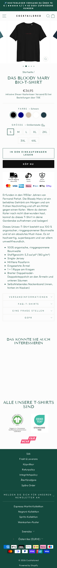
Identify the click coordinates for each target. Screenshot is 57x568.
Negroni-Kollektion (28, 511)
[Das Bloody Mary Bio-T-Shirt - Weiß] (16, 386)
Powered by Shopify (28, 565)
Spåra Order (28, 485)
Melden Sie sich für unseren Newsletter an (27, 496)
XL (34, 131)
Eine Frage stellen (28, 310)
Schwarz (13, 115)
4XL (34, 140)
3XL (23, 140)
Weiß (36, 115)
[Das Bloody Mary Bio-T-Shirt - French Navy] (9, 386)
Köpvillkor (28, 464)
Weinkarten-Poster (28, 522)
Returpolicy (28, 469)
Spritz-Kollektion (28, 516)
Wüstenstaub (28, 115)
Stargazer (44, 115)
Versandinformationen (28, 297)
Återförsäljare (28, 479)
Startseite (27, 72)
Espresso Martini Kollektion (28, 506)
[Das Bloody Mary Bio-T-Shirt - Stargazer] (20, 386)
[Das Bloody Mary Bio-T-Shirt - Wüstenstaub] (12, 386)
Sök (28, 453)
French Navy (21, 115)
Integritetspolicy (28, 474)
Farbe (28, 108)
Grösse (26, 125)
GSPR (28, 317)
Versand (39, 94)
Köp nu (28, 164)
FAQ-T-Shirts (28, 304)
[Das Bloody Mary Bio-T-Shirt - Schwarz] (5, 386)
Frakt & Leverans (28, 458)
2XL (44, 131)
